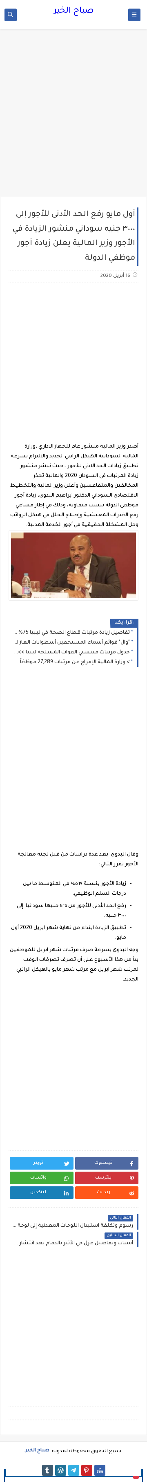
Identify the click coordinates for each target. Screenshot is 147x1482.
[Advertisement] (73, 117)
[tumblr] (47, 1470)
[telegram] (73, 1470)
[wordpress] (60, 1470)
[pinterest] (86, 1470)
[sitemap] (99, 1470)
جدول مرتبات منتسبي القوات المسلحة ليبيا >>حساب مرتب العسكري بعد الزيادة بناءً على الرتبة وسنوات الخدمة (71, 652)
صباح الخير (73, 11)
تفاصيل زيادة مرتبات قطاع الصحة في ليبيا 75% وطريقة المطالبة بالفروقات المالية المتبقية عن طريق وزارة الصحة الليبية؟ (71, 633)
